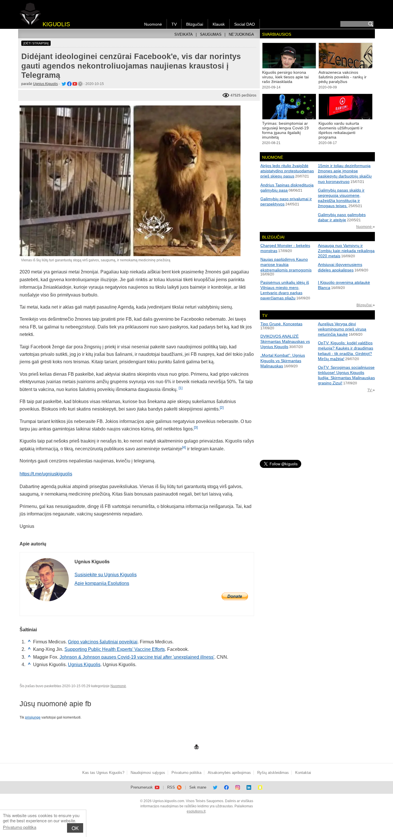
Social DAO (244, 24)
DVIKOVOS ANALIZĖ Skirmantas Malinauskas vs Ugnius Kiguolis (285, 341)
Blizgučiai (194, 24)
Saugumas (211, 34)
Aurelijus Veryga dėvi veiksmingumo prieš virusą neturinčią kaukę (342, 329)
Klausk (219, 24)
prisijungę (33, 717)
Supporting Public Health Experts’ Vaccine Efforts (114, 649)
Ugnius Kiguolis (45, 84)
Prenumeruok (142, 787)
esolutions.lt (196, 811)
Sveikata (183, 34)
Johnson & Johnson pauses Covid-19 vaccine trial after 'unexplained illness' (137, 657)
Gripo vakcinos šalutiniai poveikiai (103, 641)
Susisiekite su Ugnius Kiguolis (106, 574)
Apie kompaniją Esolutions (102, 583)
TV (174, 24)
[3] (196, 428)
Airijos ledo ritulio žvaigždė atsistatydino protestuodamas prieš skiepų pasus (287, 170)
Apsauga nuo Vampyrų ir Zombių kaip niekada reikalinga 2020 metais (346, 250)
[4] (184, 447)
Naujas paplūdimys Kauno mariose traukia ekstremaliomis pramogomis (286, 264)
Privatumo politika (19, 827)
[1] (180, 388)
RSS (171, 787)
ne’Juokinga (241, 34)
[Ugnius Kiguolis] (63, 84)
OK (75, 828)
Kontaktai (303, 772)
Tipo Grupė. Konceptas (281, 324)
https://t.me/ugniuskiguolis (46, 473)
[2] (222, 408)
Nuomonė (153, 24)
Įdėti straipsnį (36, 43)
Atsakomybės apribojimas (229, 772)
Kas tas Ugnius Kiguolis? (103, 772)
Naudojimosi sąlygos (148, 772)
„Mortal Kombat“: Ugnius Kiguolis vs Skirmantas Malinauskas (282, 360)
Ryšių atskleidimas (273, 772)
